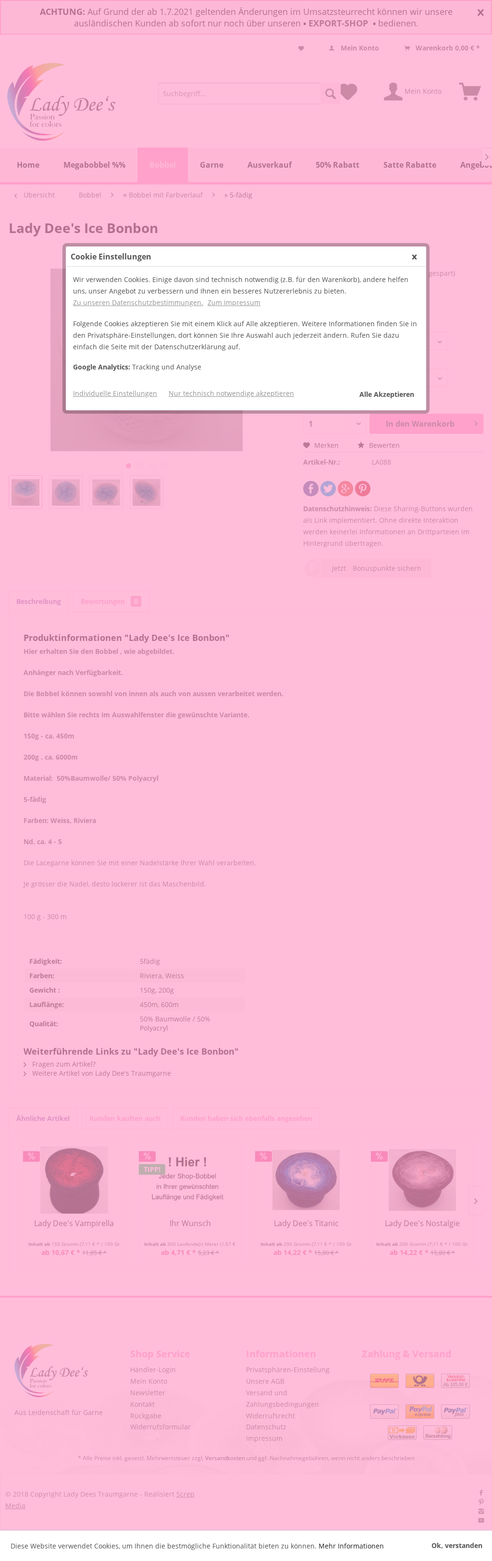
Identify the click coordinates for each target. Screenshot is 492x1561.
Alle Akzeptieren (386, 394)
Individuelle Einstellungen (115, 393)
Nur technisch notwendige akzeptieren (231, 393)
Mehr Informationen (351, 1545)
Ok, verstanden (456, 1545)
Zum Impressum (234, 302)
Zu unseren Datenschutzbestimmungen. (138, 302)
